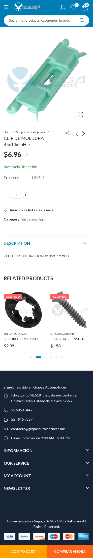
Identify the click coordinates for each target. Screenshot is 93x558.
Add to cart (23, 551)
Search (82, 20)
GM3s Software (69, 521)
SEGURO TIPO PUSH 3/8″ (24, 339)
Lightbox (80, 114)
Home (8, 132)
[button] (31, 357)
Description (17, 243)
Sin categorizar (36, 132)
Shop (19, 132)
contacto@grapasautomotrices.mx (38, 429)
